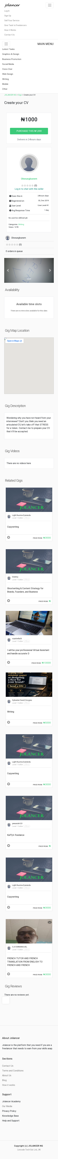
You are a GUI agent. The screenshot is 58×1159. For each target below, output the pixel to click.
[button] (8, 270)
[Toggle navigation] (50, 5)
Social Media (8, 64)
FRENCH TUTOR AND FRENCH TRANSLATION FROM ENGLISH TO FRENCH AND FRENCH (25, 961)
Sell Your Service (11, 20)
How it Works (10, 30)
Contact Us (9, 35)
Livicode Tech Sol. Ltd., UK (29, 1150)
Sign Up (7, 16)
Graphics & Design (10, 54)
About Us (6, 1075)
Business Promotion (11, 59)
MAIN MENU (45, 44)
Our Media (7, 1106)
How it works (8, 1085)
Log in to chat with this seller (29, 189)
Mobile (5, 84)
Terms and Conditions (13, 1070)
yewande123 (17, 823)
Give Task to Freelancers (15, 25)
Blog (4, 1080)
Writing (5, 79)
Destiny (15, 577)
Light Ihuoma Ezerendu (21, 515)
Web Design (7, 74)
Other (4, 89)
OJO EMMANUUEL (19, 947)
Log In (7, 11)
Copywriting (13, 526)
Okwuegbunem (29, 178)
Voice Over (7, 69)
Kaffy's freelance (15, 835)
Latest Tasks (8, 49)
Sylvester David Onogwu (22, 700)
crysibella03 (17, 638)
